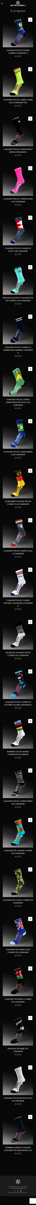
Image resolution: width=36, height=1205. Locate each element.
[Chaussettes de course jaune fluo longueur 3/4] (18, 81)
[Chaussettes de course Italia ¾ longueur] (18, 532)
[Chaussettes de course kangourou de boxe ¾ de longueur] (18, 381)
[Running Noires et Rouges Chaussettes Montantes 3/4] (18, 1129)
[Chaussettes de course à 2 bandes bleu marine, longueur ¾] (18, 329)
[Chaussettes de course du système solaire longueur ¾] (18, 683)
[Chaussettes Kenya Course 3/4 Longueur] (18, 981)
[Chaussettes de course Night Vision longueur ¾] (18, 131)
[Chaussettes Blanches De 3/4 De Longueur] (18, 1080)
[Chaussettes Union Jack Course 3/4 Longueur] (18, 931)
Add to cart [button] (30, 20)
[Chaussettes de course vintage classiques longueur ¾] (18, 582)
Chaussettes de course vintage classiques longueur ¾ (18, 603)
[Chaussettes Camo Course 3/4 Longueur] (18, 882)
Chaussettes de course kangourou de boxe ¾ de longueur (18, 402)
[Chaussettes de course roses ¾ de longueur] (18, 180)
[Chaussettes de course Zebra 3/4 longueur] (18, 783)
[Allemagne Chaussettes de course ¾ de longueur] (18, 483)
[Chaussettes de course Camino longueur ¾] (18, 32)
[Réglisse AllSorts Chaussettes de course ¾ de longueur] (18, 279)
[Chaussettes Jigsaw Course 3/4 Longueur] (18, 832)
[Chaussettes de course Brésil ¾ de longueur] (18, 433)
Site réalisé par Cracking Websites (18, 1192)
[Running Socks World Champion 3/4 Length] (18, 733)
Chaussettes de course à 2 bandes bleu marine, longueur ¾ (18, 350)
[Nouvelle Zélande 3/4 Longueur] (18, 1030)
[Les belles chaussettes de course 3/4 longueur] (18, 634)
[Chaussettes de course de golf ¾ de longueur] (18, 230)
